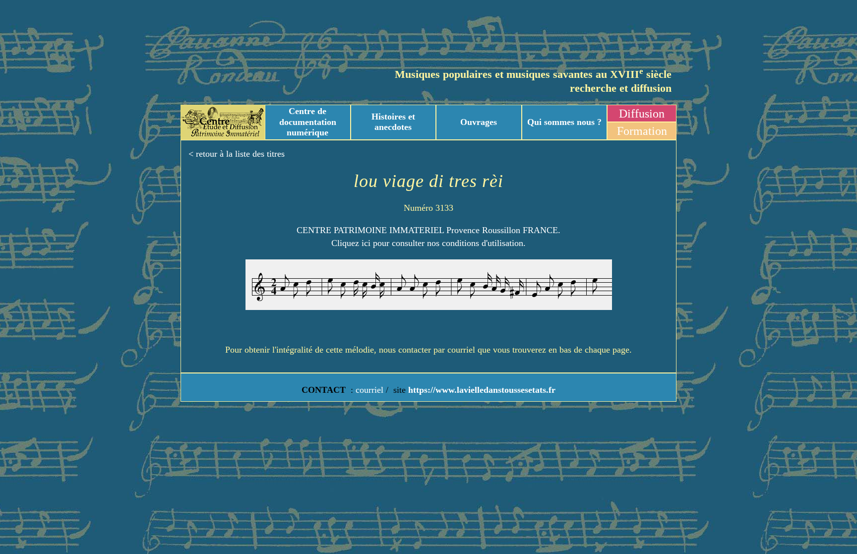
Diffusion (642, 113)
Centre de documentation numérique (307, 121)
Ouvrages (478, 122)
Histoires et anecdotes (393, 122)
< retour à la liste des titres (236, 154)
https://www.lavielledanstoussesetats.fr (480, 390)
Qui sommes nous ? (564, 122)
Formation (642, 130)
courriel (369, 390)
